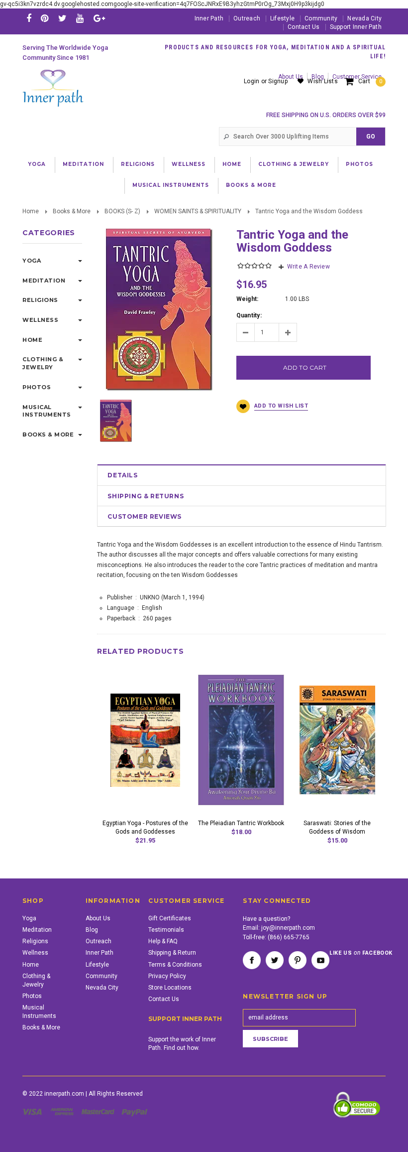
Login (251, 81)
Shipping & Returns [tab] (145, 496)
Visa (33, 1111)
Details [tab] (122, 475)
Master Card (99, 1111)
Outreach (246, 18)
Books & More (251, 185)
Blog (92, 929)
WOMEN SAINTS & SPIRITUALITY (197, 211)
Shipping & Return (172, 952)
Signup (277, 81)
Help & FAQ (163, 941)
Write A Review (308, 266)
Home (231, 164)
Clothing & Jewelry (293, 164)
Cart (370, 81)
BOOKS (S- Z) (122, 211)
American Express (63, 1111)
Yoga (37, 164)
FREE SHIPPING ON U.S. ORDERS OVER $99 (326, 115)
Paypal (135, 1111)
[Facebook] (28, 18)
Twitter (275, 960)
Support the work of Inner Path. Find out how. (182, 1043)
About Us (98, 918)
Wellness (188, 164)
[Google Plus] (99, 18)
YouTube (320, 960)
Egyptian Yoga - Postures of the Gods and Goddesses (145, 827)
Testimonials (166, 929)
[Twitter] (62, 18)
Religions (138, 164)
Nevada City (364, 18)
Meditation (83, 164)
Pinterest (297, 960)
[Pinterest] (44, 18)
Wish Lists (322, 81)
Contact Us (303, 26)
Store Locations (170, 987)
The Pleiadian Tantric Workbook (241, 823)
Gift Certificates (169, 918)
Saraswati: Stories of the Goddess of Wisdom (337, 827)
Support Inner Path (356, 26)
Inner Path (209, 18)
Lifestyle (282, 18)
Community (321, 18)
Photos (359, 164)
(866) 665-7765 (288, 937)
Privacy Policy (167, 976)
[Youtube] (80, 18)
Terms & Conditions (175, 964)
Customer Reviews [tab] (144, 516)
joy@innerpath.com (288, 927)
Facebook (252, 960)
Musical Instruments (170, 185)
